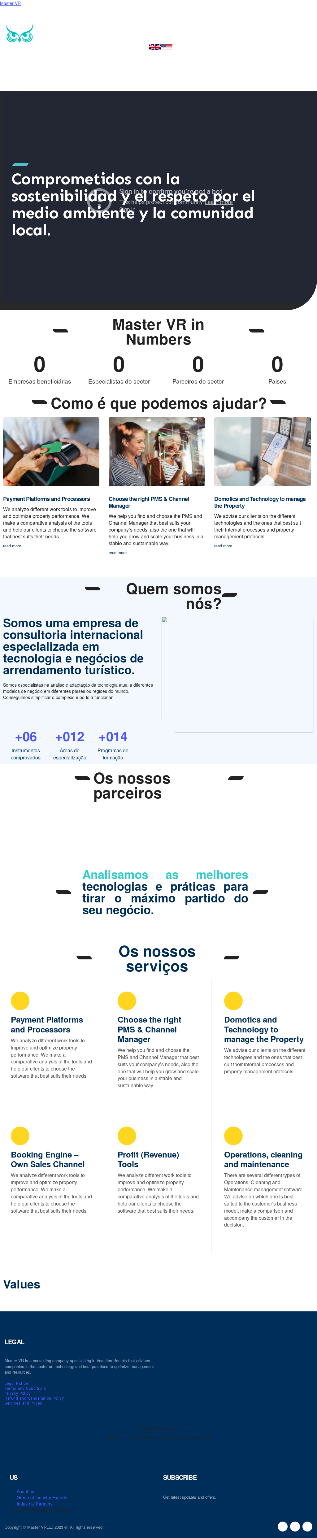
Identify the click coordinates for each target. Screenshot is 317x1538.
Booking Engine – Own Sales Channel (48, 1159)
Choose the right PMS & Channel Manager (149, 502)
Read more (24, 1092)
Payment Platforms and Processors (46, 499)
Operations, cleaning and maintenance (263, 1159)
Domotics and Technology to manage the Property (260, 502)
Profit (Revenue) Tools (148, 1159)
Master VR (10, 3)
